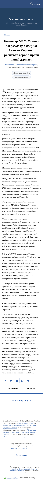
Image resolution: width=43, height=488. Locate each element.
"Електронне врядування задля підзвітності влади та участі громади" (19, 432)
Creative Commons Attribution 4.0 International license (23, 470)
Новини (7, 35)
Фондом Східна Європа (25, 423)
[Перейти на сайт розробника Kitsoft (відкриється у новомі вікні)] (11, 478)
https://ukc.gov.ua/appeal (19, 448)
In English (23, 455)
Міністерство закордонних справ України (21, 65)
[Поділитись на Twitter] (11, 380)
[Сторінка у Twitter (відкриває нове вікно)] (21, 460)
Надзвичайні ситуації (21, 77)
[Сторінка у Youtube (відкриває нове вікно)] (25, 460)
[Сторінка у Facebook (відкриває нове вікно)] (17, 460)
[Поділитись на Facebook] (5, 380)
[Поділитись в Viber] (28, 380)
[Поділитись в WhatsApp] (22, 380)
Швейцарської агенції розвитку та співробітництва (21, 437)
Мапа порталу (20, 400)
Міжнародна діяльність (21, 73)
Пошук (37, 4)
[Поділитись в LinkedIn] (16, 380)
